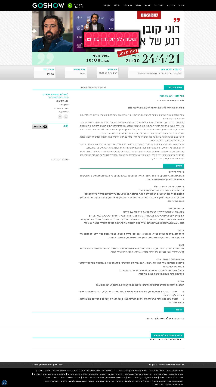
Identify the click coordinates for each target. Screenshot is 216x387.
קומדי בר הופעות (52, 381)
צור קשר (36, 365)
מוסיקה (171, 5)
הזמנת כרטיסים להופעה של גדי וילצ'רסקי (49, 374)
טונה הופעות (123, 371)
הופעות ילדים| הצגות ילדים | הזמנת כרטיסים (134, 381)
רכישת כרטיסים (44, 371)
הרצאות (128, 5)
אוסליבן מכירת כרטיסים (105, 381)
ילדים (148, 5)
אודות (61, 365)
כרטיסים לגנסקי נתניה (174, 371)
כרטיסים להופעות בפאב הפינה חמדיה (168, 384)
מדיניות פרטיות (46, 365)
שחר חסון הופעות (107, 374)
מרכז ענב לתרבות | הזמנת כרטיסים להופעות (63, 377)
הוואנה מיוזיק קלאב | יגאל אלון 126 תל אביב (147, 371)
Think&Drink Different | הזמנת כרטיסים (77, 381)
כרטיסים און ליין (160, 374)
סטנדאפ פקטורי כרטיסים (115, 377)
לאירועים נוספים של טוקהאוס (93, 87)
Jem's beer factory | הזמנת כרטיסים (168, 381)
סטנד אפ (159, 5)
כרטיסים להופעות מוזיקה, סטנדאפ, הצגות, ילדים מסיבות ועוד (76, 371)
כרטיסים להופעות (176, 374)
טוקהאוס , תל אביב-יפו (59, 159)
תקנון (55, 365)
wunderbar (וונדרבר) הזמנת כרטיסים (142, 377)
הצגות (138, 5)
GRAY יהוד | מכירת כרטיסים (93, 377)
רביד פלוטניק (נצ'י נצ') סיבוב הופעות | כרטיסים (134, 374)
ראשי (181, 5)
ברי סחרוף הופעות (109, 371)
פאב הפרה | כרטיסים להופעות (171, 377)
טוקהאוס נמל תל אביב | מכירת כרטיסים (83, 374)
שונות (117, 5)
